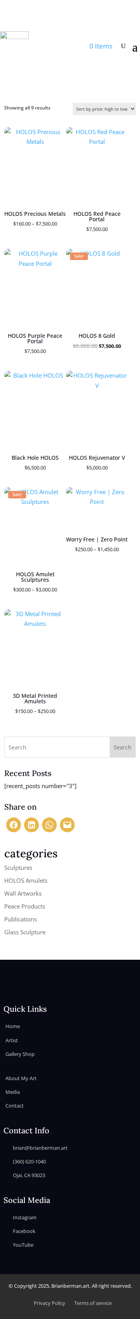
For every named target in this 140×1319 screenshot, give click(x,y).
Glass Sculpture (25, 932)
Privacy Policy (49, 1302)
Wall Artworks (23, 893)
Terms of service (93, 1302)
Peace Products (24, 906)
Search (122, 747)
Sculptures (18, 867)
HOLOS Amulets (25, 880)
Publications (20, 919)
